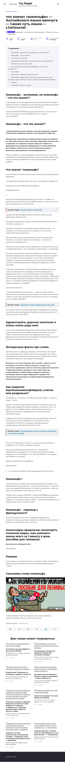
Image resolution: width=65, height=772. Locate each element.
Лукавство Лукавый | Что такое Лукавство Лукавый (46, 696)
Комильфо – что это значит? (21, 55)
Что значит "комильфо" (19, 58)
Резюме (14, 82)
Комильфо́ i (15, 72)
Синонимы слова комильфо (21, 85)
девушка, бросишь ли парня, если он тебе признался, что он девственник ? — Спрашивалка (46, 732)
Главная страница (11, 11)
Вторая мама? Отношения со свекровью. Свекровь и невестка (18, 673)
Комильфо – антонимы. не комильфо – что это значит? (30, 52)
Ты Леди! (25, 3)
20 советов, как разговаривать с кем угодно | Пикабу (18, 650)
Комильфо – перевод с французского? (25, 74)
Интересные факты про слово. (21, 64)
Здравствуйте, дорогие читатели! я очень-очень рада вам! (31, 61)
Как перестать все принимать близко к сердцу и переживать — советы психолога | (46, 676)
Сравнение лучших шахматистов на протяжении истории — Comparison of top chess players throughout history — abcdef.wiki (18, 736)
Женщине (11, 31)
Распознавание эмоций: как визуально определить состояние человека (44, 653)
